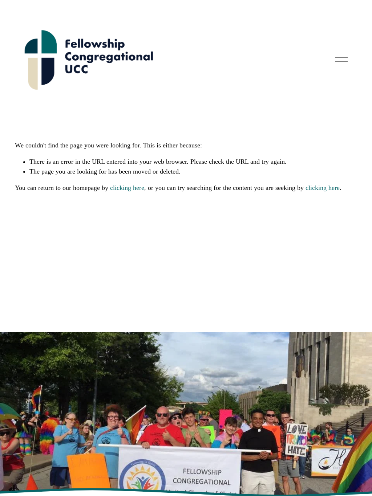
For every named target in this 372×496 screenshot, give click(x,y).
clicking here (127, 187)
